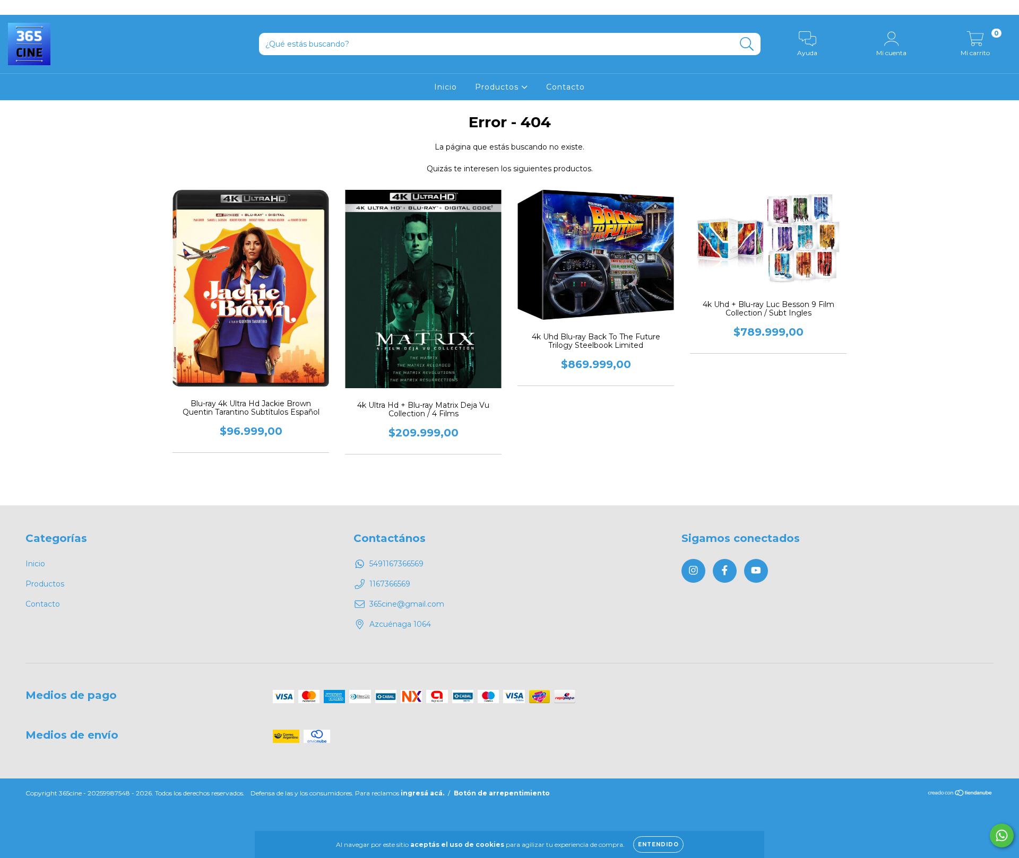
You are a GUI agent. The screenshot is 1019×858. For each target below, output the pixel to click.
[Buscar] (747, 44)
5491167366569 (396, 563)
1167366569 (389, 584)
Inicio (445, 87)
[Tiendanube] (960, 794)
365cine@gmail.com (406, 604)
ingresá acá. (422, 793)
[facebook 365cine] (32, 7)
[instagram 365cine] (16, 7)
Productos (498, 87)
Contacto (565, 87)
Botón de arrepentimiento (502, 793)
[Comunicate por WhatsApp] (1002, 835)
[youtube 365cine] (47, 7)
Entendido (658, 844)
